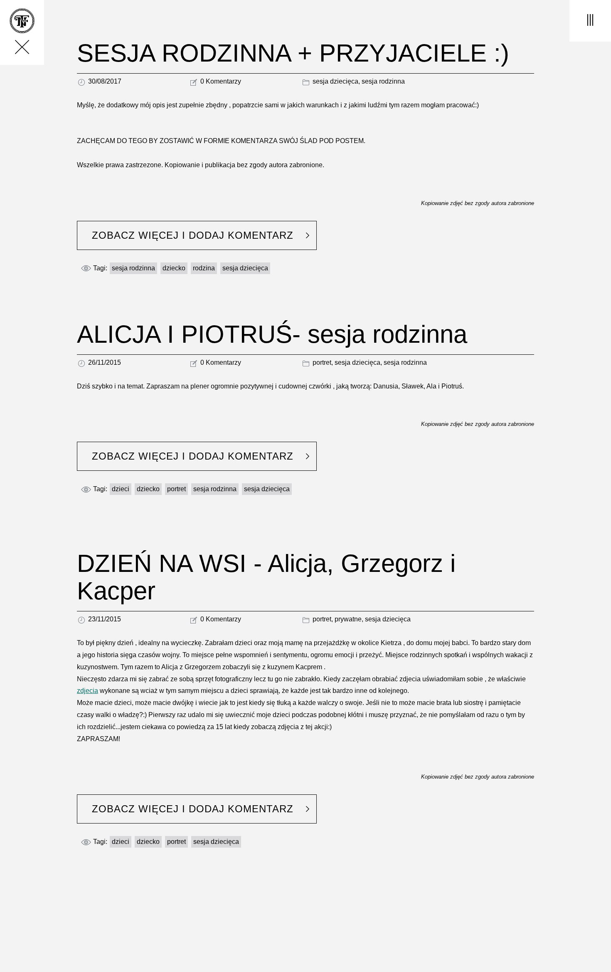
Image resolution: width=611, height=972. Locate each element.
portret (322, 362)
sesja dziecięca (335, 81)
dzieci (120, 488)
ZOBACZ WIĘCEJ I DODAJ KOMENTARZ (192, 235)
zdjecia (87, 690)
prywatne (348, 619)
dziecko (174, 268)
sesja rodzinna (383, 81)
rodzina (204, 268)
